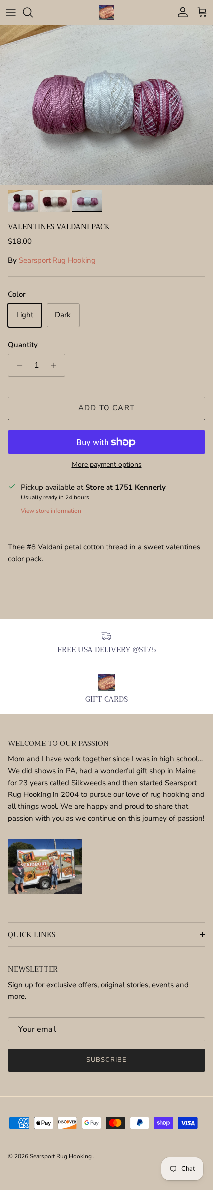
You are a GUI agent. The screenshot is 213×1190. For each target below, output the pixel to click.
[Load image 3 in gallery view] (106, 105)
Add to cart (106, 408)
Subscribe (106, 1059)
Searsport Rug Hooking (57, 260)
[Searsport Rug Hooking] (106, 12)
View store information (51, 511)
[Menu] (11, 12)
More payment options (107, 465)
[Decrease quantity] (17, 365)
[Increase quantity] (56, 365)
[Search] (33, 12)
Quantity (23, 344)
